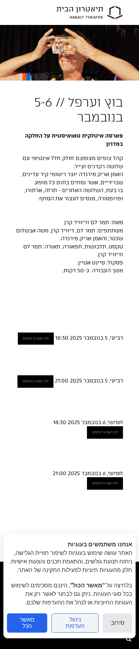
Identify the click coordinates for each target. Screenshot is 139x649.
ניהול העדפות (75, 623)
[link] (115, 12)
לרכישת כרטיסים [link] (35, 338)
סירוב (117, 623)
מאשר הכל (27, 623)
